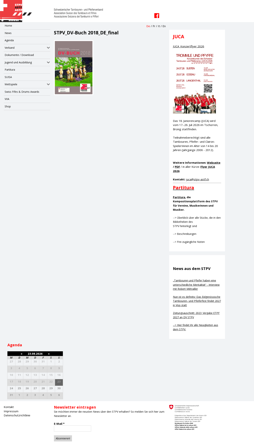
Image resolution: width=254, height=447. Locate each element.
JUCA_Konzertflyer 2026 (188, 46)
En (164, 26)
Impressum (11, 411)
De (148, 26)
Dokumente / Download (19, 55)
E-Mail (59, 423)
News (8, 33)
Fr (154, 26)
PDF (177, 167)
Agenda (9, 40)
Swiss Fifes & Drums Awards (22, 91)
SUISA (8, 77)
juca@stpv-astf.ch (197, 179)
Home (8, 25)
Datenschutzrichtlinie (17, 415)
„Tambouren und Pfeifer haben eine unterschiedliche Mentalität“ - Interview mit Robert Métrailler (196, 285)
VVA (7, 99)
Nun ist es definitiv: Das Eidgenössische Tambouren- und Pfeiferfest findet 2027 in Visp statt (197, 301)
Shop (8, 106)
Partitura (10, 69)
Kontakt (9, 407)
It (159, 26)
